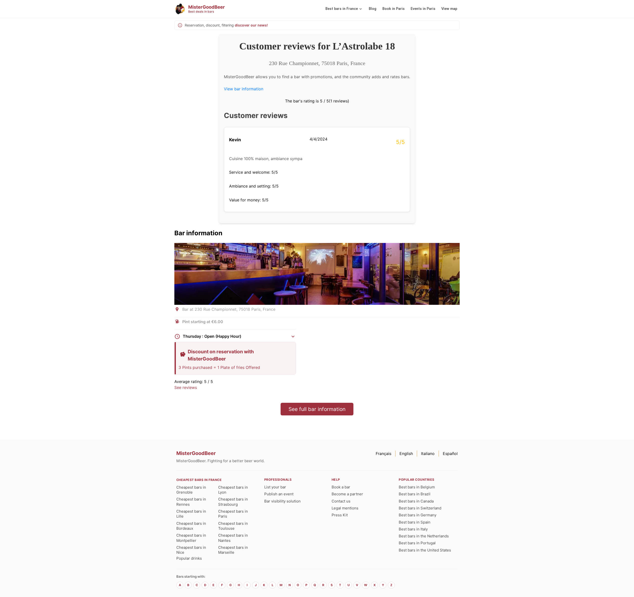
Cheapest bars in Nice (191, 550)
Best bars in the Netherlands (424, 536)
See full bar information (317, 409)
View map (449, 9)
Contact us (341, 501)
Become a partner (347, 494)
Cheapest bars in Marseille (233, 550)
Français (383, 453)
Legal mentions (345, 508)
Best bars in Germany (417, 515)
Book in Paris (393, 9)
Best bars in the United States (425, 550)
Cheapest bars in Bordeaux (191, 526)
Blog (372, 9)
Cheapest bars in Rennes (191, 501)
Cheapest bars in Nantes (233, 538)
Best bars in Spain (414, 522)
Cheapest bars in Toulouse (233, 526)
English (406, 453)
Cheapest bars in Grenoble (191, 490)
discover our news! (251, 25)
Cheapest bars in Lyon (233, 490)
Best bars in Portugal (417, 543)
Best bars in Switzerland (420, 508)
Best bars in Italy (413, 529)
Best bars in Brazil (414, 494)
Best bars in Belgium (417, 487)
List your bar (275, 487)
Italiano (428, 453)
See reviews (185, 387)
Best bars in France (341, 9)
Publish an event (278, 494)
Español (450, 453)
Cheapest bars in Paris (233, 514)
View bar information (243, 88)
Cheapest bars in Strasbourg (233, 501)
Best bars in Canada (416, 501)
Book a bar (341, 487)
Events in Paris (423, 9)
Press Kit (340, 515)
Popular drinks (189, 558)
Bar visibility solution (282, 501)
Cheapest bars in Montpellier (191, 538)
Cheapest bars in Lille (191, 514)
